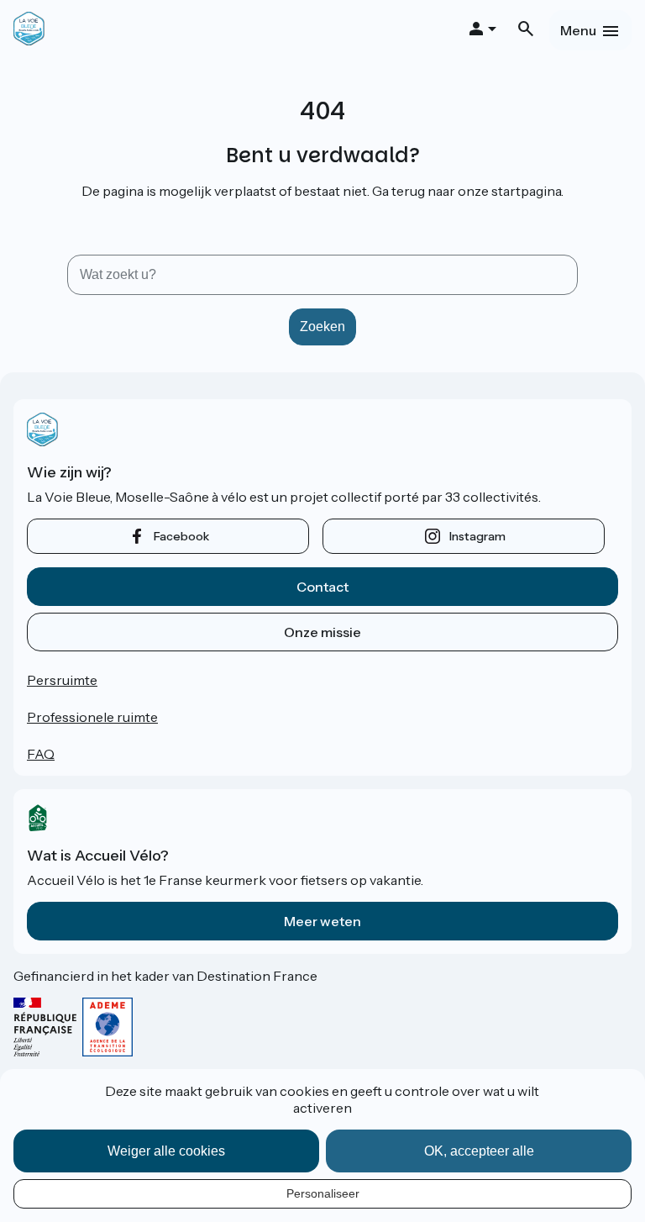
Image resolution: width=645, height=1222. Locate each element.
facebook (181, 536)
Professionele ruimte (92, 716)
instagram (477, 536)
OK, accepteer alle (479, 1151)
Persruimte (62, 680)
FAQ (41, 753)
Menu (578, 30)
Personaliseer (322, 1193)
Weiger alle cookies (166, 1151)
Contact (322, 586)
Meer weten (322, 921)
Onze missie (322, 632)
